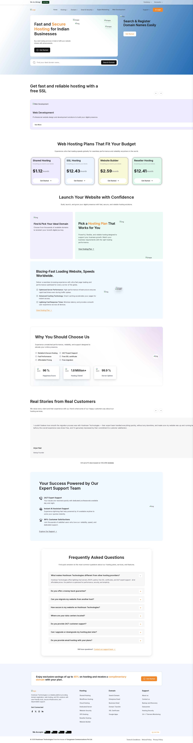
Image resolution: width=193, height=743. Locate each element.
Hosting (63, 10)
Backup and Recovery (149, 703)
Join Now (45, 2)
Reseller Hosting (85, 718)
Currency (147, 2)
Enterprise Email (114, 699)
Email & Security (86, 10)
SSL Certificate (114, 710)
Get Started (44, 50)
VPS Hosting (84, 714)
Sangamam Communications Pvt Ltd (79, 739)
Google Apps (113, 714)
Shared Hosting (85, 695)
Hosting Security (148, 710)
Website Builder (85, 722)
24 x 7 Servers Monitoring (151, 714)
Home (55, 9)
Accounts (157, 2)
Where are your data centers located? (68, 616)
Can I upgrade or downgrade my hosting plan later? (74, 632)
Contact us (146, 699)
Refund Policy (147, 739)
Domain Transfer (115, 707)
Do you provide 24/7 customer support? (68, 624)
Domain (73, 10)
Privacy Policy (158, 739)
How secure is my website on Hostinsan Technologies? (75, 607)
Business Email (114, 703)
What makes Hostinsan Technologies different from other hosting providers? (85, 575)
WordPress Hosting (86, 699)
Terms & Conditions (133, 739)
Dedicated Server (86, 707)
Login (159, 10)
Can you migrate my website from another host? (72, 599)
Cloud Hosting (85, 703)
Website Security (85, 710)
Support (145, 10)
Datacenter (146, 707)
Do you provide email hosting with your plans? (71, 640)
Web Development (118, 9)
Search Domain (109, 62)
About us (145, 695)
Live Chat (156, 732)
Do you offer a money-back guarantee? (68, 591)
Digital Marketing (103, 9)
